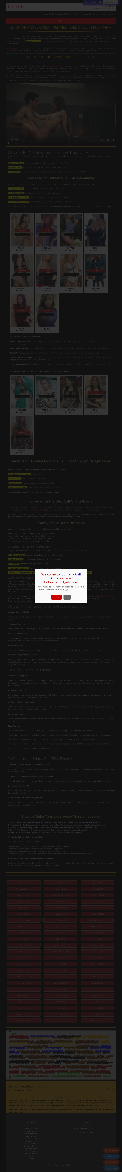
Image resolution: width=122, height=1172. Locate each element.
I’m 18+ (56, 597)
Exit (67, 597)
